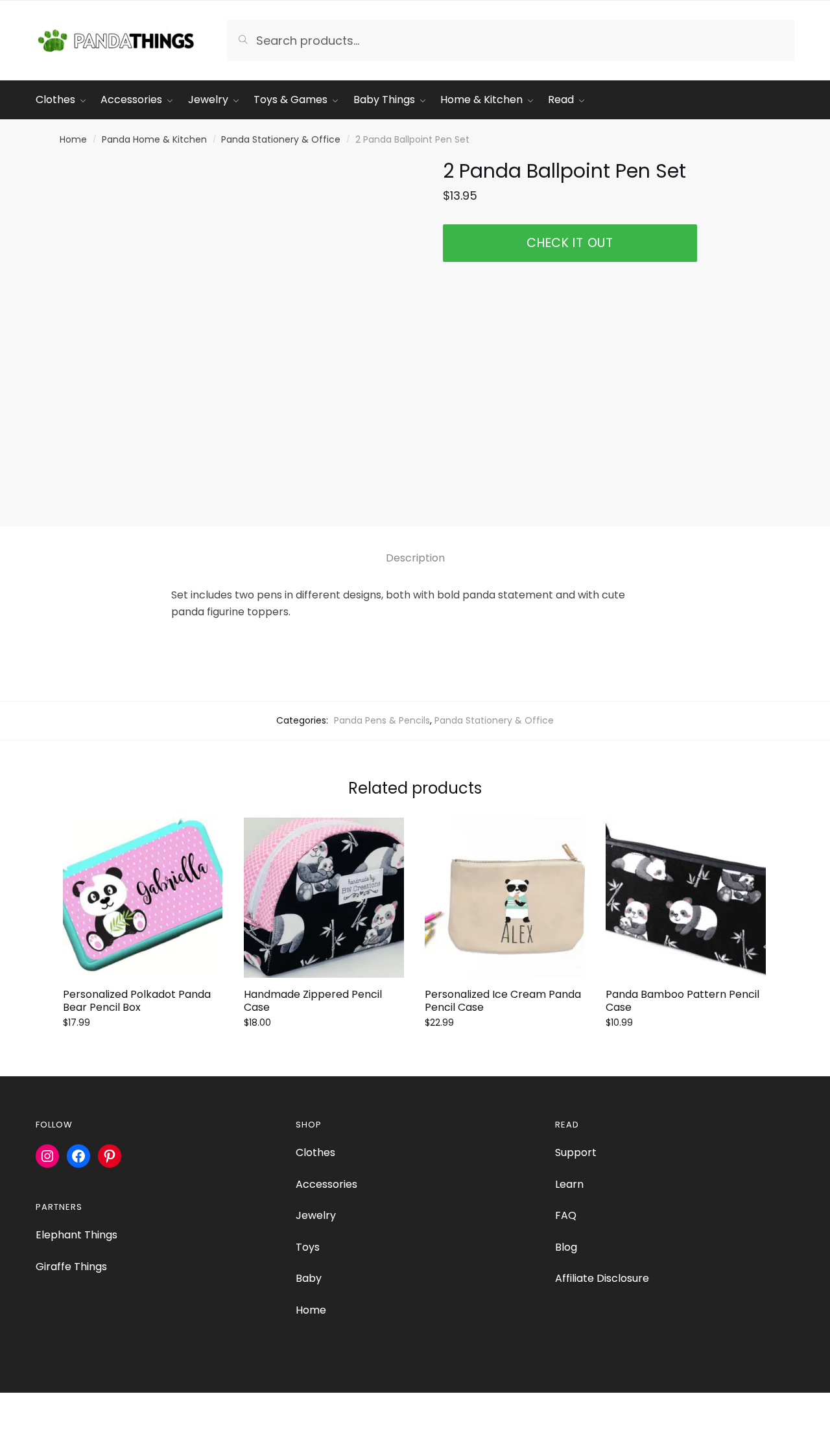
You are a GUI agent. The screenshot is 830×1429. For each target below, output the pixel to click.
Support (576, 1152)
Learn (569, 1184)
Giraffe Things (71, 1266)
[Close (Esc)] (110, 1404)
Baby (309, 1278)
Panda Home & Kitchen (154, 139)
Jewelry (316, 1215)
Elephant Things (76, 1234)
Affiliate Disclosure (602, 1278)
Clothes (315, 1152)
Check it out (570, 243)
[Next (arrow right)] (46, 1422)
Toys (308, 1247)
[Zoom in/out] (14, 1404)
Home (73, 139)
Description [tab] (415, 557)
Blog (566, 1247)
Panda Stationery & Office (280, 139)
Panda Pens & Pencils (382, 720)
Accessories (326, 1184)
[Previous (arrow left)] (14, 1422)
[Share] (78, 1404)
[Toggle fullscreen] (46, 1404)
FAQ (565, 1215)
